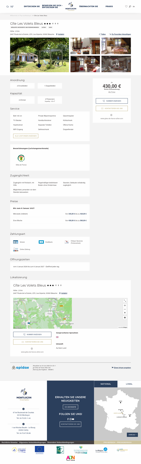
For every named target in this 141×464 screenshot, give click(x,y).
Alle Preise (111, 92)
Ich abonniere (70, 407)
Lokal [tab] (129, 384)
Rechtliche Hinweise (10, 442)
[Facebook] (68, 419)
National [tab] (106, 384)
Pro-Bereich (109, 442)
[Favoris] (126, 6)
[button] (130, 6)
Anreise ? (132, 435)
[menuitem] (32, 6)
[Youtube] (73, 419)
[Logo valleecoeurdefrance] (23, 394)
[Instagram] (70, 419)
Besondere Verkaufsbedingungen (60, 442)
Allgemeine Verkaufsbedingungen (32, 442)
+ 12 (116, 64)
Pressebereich (124, 442)
